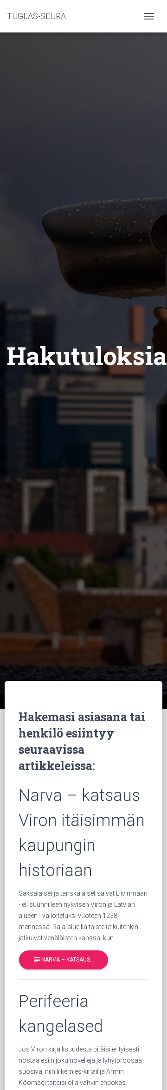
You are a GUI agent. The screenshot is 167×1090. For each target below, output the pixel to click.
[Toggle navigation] (149, 16)
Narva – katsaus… (63, 959)
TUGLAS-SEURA (36, 16)
